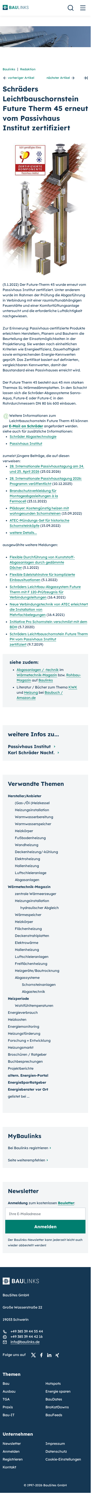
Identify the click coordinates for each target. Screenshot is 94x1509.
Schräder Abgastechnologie (33, 436)
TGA (6, 1399)
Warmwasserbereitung (34, 817)
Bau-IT (8, 1415)
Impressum (55, 1443)
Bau (6, 1383)
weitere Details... (23, 532)
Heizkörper (24, 831)
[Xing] (58, 1355)
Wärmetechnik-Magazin (37, 675)
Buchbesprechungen (25, 1061)
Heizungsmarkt (20, 1047)
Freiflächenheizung (31, 963)
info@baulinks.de (25, 1342)
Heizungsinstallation (32, 810)
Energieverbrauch (23, 1012)
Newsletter (12, 1443)
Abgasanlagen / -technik (38, 669)
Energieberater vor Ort (28, 1089)
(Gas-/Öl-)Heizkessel (32, 803)
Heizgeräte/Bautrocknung (37, 970)
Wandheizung (26, 845)
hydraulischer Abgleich (39, 907)
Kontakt (9, 1467)
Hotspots (53, 1383)
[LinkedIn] (50, 1355)
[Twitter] (35, 1355)
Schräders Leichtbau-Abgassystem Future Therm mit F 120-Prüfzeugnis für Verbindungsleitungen (45, 592)
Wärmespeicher (28, 914)
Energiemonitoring (23, 1026)
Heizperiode (18, 998)
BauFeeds (53, 1415)
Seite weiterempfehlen (26, 1160)
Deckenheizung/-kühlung (36, 852)
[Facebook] (43, 1355)
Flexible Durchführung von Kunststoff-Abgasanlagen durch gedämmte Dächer (42, 562)
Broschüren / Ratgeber (27, 1054)
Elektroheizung (27, 859)
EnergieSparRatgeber (27, 1082)
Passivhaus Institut (26, 443)
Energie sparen (58, 1391)
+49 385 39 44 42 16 (26, 1336)
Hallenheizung (27, 866)
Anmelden (11, 1451)
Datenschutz (56, 1451)
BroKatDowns (57, 1407)
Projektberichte (20, 1068)
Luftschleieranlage (30, 873)
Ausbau (9, 1391)
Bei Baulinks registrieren (28, 1148)
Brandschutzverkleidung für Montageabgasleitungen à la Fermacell (34, 495)
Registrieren (13, 1459)
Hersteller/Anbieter (24, 796)
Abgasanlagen (27, 880)
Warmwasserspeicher (33, 824)
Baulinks (9, 69)
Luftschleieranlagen (32, 956)
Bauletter (66, 1203)
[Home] (45, 1284)
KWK (72, 687)
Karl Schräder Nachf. (32, 752)
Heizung (31, 692)
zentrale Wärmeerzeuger (35, 894)
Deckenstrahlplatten (32, 935)
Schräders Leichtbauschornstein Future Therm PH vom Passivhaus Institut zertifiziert (49, 639)
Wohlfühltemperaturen (34, 1005)
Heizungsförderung (24, 1033)
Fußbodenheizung (30, 838)
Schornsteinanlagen (39, 984)
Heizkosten (17, 1019)
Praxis (8, 1407)
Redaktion (27, 69)
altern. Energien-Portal (28, 1075)
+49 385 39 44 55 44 (26, 1331)
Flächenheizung (28, 928)
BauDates (53, 1399)
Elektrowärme (26, 942)
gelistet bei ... (19, 1096)
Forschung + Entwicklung (29, 1040)
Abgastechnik (33, 991)
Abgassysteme (27, 977)
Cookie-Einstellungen (63, 1459)
